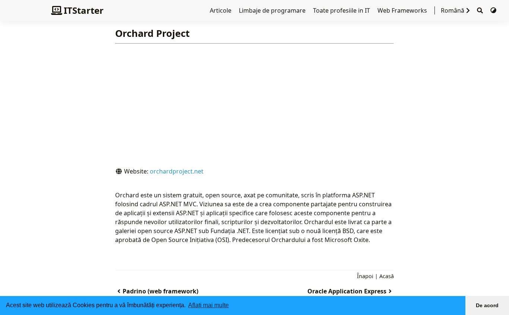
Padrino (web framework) (160, 291)
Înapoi (365, 276)
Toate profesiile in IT (342, 10)
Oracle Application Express (346, 291)
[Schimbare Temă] (493, 10)
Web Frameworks (403, 10)
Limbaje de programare (273, 10)
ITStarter (84, 10)
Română (452, 10)
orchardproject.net (176, 171)
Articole (221, 10)
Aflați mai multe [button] (208, 305)
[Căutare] (480, 10)
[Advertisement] (255, 111)
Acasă (386, 276)
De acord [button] (487, 305)
